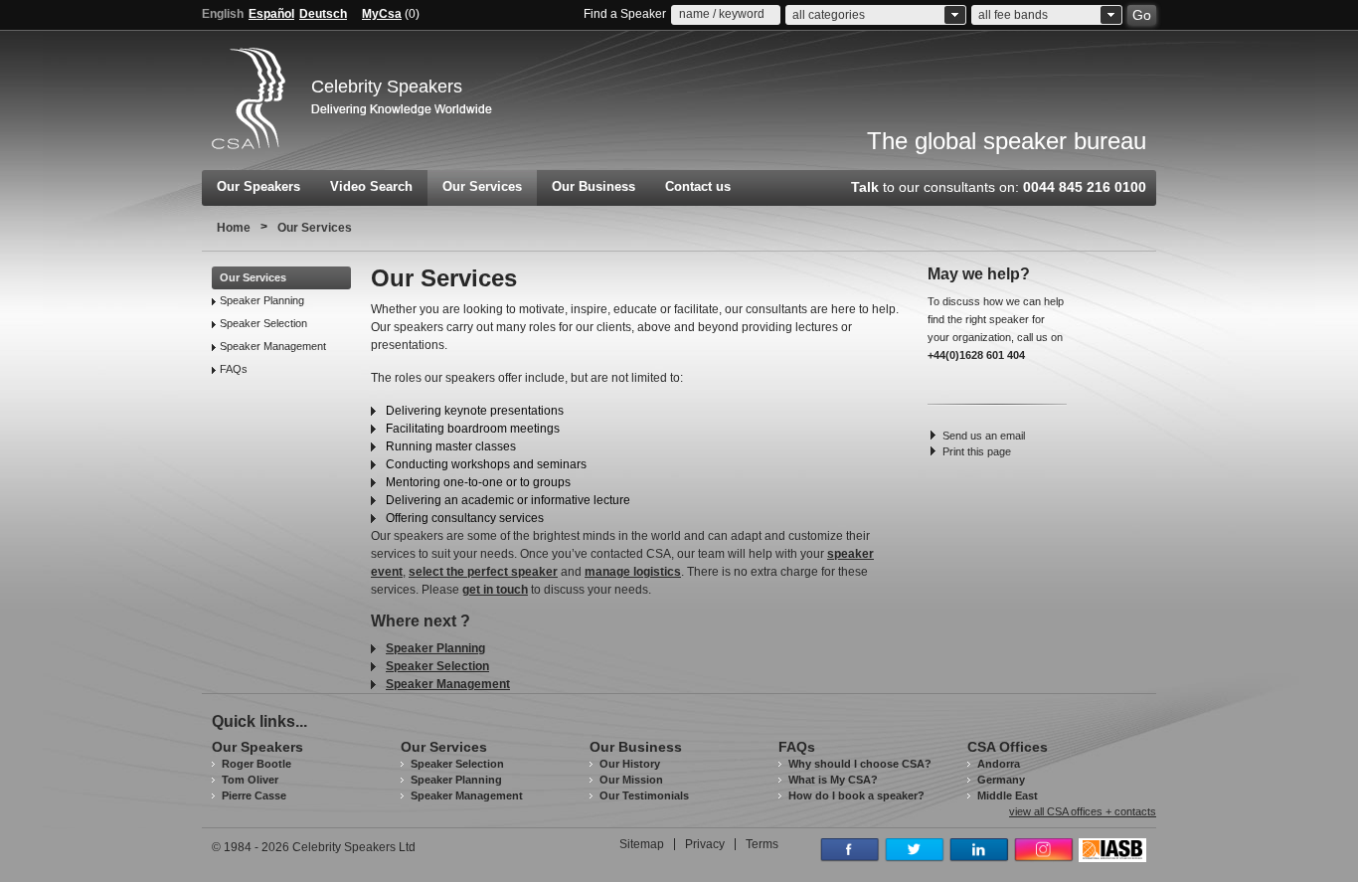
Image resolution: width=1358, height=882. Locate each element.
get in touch (495, 590)
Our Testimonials (644, 795)
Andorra (998, 764)
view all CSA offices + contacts (1082, 811)
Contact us (698, 186)
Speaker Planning (262, 300)
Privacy (705, 844)
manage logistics (633, 572)
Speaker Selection (263, 323)
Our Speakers (258, 186)
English (223, 14)
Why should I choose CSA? (860, 764)
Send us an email (983, 435)
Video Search (371, 186)
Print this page (976, 451)
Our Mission (631, 780)
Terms (762, 844)
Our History (629, 764)
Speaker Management (273, 346)
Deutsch (323, 14)
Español (271, 14)
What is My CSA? (833, 780)
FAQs (234, 369)
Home (234, 228)
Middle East (1007, 795)
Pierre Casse (254, 795)
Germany (1001, 780)
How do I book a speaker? (856, 795)
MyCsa (382, 14)
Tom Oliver (250, 780)
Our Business (593, 186)
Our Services (482, 186)
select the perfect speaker (483, 572)
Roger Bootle (256, 764)
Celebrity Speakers (386, 86)
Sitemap (641, 844)
